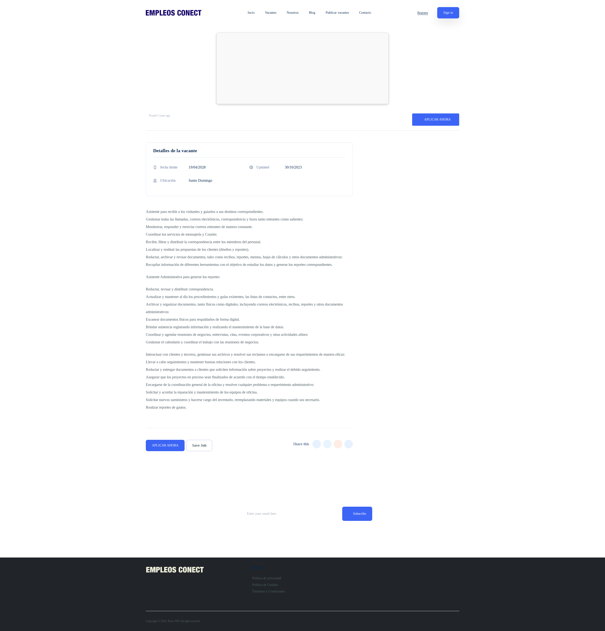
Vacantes (270, 12)
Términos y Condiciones (268, 591)
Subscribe (359, 513)
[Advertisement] (302, 68)
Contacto (365, 12)
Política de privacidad (266, 578)
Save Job (199, 445)
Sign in (448, 12)
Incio (251, 12)
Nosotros (292, 12)
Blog (312, 12)
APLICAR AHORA (437, 119)
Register (422, 13)
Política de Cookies (265, 585)
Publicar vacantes (337, 12)
